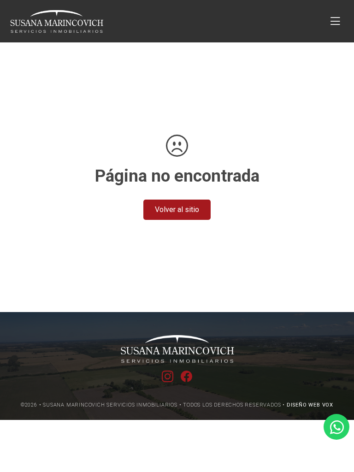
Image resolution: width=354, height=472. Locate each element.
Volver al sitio (177, 209)
